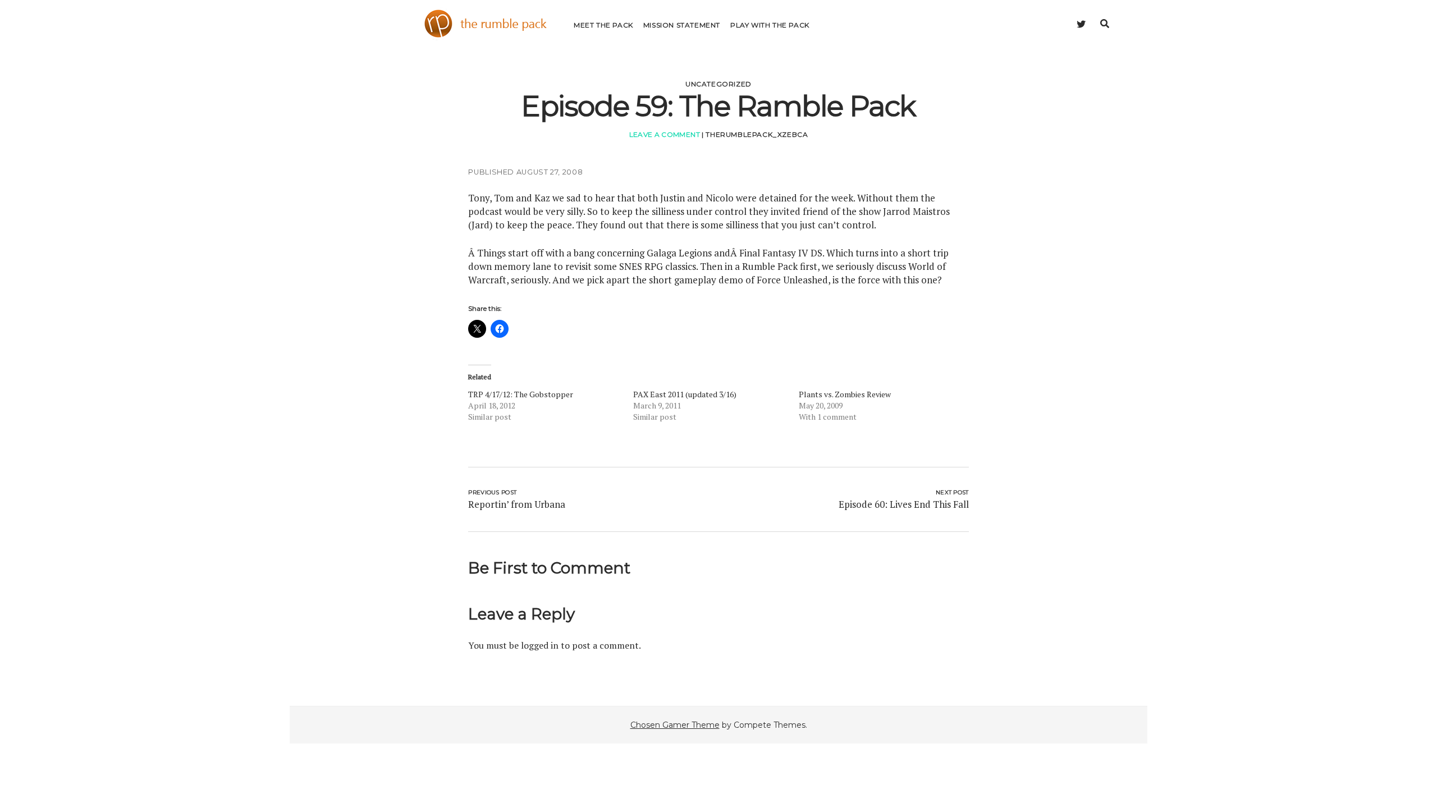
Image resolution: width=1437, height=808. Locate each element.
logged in (540, 645)
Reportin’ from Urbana (516, 504)
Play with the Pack (769, 25)
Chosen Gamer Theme (675, 725)
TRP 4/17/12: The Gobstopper (520, 394)
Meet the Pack (603, 25)
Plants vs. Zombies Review (845, 394)
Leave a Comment (664, 134)
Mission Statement (681, 25)
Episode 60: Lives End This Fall (904, 504)
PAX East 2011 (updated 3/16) (684, 394)
